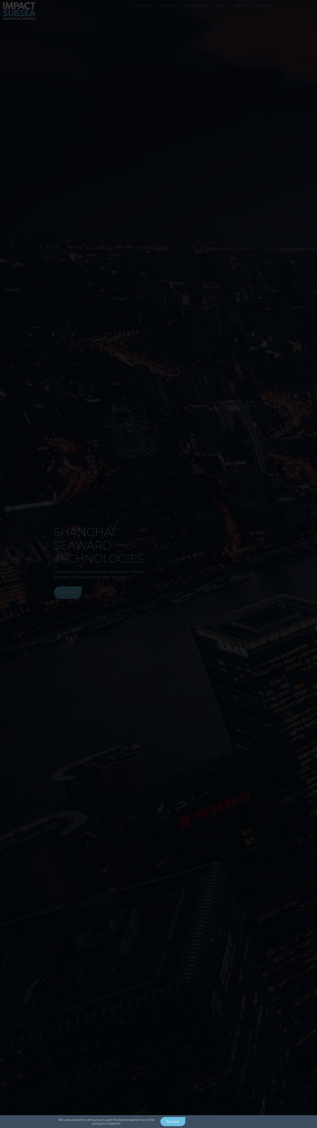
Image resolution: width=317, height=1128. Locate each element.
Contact (262, 5)
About (219, 5)
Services (165, 5)
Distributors (194, 5)
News (240, 5)
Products (140, 5)
